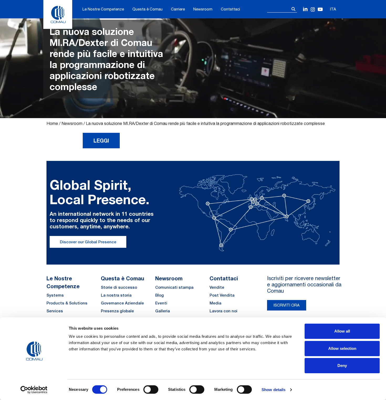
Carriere (178, 9)
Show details (273, 389)
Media (215, 303)
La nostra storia (116, 295)
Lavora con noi (223, 311)
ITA (333, 9)
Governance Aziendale (122, 303)
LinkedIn (305, 9)
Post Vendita (222, 295)
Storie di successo (119, 287)
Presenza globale (117, 311)
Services (54, 311)
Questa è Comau (147, 9)
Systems (55, 295)
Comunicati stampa (174, 287)
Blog (159, 295)
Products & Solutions (66, 303)
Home (52, 123)
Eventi (161, 303)
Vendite (217, 287)
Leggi (101, 140)
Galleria (162, 311)
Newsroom (202, 9)
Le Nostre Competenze (103, 9)
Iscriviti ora (287, 305)
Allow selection (342, 348)
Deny (342, 365)
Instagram (312, 9)
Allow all (342, 331)
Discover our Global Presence (88, 242)
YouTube (320, 9)
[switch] (150, 389)
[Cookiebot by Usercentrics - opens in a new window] (34, 390)
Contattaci (230, 9)
